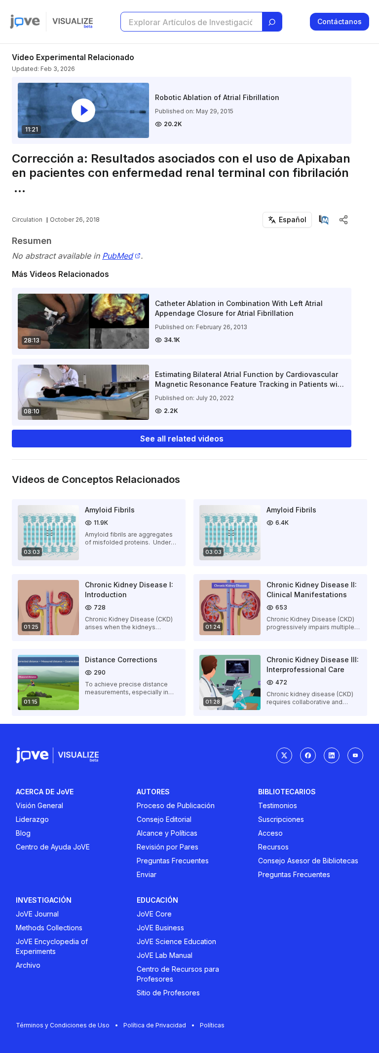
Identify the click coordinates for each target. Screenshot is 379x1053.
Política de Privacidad (154, 1025)
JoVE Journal (37, 914)
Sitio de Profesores (168, 992)
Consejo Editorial (164, 819)
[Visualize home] (72, 22)
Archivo (28, 965)
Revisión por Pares (167, 847)
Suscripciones (281, 819)
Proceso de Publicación (176, 805)
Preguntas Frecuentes (173, 860)
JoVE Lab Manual (164, 955)
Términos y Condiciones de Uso (63, 1025)
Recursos (273, 847)
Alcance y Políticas (167, 833)
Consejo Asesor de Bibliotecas (308, 860)
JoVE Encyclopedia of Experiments (52, 946)
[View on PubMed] (324, 220)
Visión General (39, 805)
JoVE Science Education (176, 941)
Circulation (27, 219)
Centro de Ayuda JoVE (53, 847)
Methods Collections (49, 927)
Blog (23, 833)
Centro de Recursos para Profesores (178, 974)
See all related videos (182, 438)
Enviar (146, 874)
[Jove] (25, 22)
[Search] (272, 22)
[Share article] (343, 220)
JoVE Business (160, 927)
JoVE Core (154, 914)
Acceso (270, 833)
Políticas (212, 1025)
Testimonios (277, 805)
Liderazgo (32, 819)
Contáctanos (339, 21)
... (20, 188)
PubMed (117, 256)
